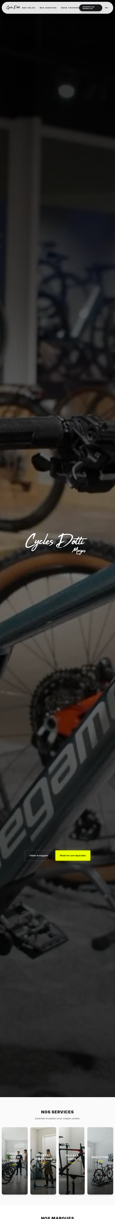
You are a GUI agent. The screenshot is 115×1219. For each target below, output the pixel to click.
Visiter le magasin (38, 855)
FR (106, 8)
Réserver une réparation (89, 8)
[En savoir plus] (15, 1161)
